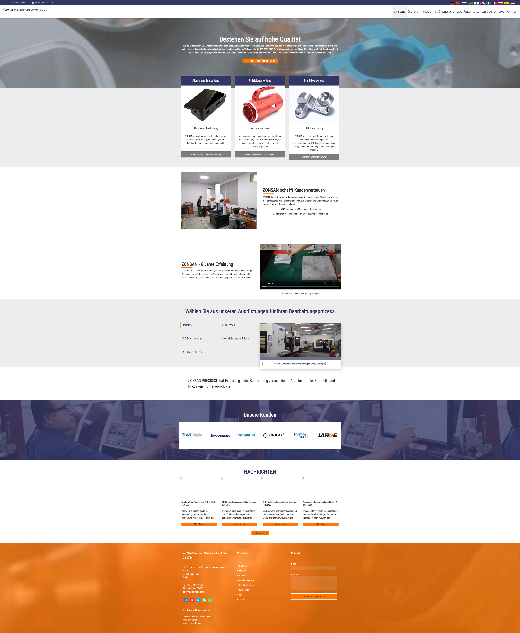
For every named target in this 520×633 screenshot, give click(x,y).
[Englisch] (482, 3)
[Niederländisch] (513, 3)
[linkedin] (185, 600)
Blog (501, 11)
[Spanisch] (506, 3)
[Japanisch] (476, 3)
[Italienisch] (488, 3)
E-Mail (294, 564)
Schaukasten (489, 11)
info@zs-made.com (44, 2)
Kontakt (511, 11)
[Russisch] (464, 3)
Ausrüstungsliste (444, 11)
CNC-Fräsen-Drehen (192, 352)
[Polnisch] (500, 3)
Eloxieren (187, 325)
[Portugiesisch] (470, 3)
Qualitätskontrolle (468, 11)
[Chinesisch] (458, 3)
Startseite (399, 11)
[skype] (198, 600)
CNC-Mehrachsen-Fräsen (235, 338)
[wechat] (204, 600)
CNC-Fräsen (228, 325)
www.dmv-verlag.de (191, 620)
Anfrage (294, 574)
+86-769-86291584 (16, 2)
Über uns (413, 11)
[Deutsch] (452, 3)
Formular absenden (313, 596)
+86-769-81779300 (194, 588)
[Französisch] (494, 3)
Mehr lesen (199, 524)
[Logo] (25, 10)
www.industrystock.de (192, 623)
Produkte (426, 11)
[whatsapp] (210, 600)
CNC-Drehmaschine (191, 338)
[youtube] (192, 600)
